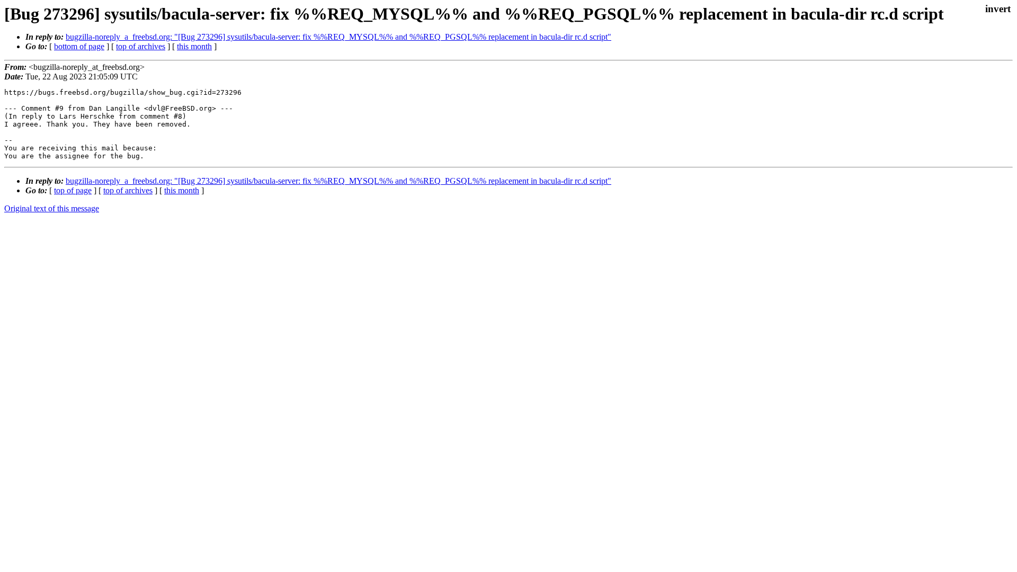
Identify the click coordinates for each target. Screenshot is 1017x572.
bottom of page (79, 46)
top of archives (140, 46)
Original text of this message (51, 208)
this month (194, 46)
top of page (73, 190)
